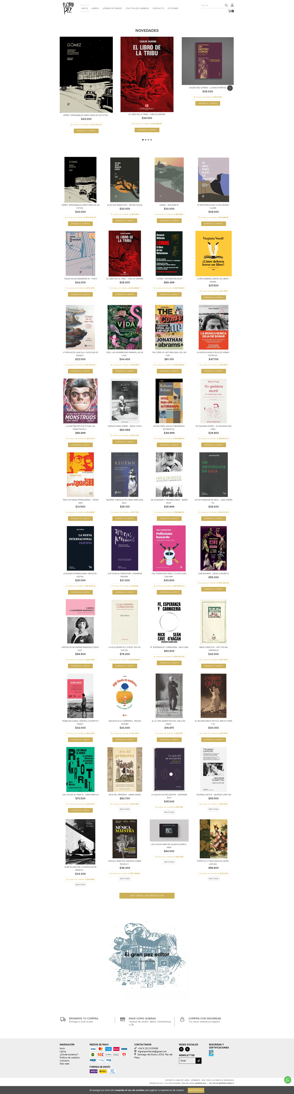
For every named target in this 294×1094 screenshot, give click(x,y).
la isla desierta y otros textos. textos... (125, 649)
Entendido (196, 1090)
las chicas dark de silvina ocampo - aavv (169, 846)
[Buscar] (226, 5)
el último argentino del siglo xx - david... (169, 722)
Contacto (158, 8)
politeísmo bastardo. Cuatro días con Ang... (169, 575)
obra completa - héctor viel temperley (213, 649)
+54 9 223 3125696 (148, 1048)
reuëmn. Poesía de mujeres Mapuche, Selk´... (124, 501)
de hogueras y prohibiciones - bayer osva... (169, 501)
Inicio (84, 8)
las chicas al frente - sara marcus (80, 795)
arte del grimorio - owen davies (125, 795)
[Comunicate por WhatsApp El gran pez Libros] (287, 1079)
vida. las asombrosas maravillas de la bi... (124, 354)
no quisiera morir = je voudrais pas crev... (214, 427)
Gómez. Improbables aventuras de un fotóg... (86, 115)
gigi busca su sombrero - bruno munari (125, 722)
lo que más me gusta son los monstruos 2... (80, 427)
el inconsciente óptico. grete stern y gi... (213, 722)
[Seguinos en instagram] (181, 1049)
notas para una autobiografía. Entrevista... (169, 427)
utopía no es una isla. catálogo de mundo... (80, 354)
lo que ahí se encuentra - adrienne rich (169, 796)
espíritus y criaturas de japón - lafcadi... (213, 862)
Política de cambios (137, 8)
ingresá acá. (200, 1083)
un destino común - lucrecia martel (208, 88)
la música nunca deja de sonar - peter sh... (213, 354)
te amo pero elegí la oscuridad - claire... (213, 206)
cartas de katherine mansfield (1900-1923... (80, 649)
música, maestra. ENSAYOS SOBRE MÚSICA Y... (124, 862)
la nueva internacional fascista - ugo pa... (80, 575)
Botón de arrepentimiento (221, 1083)
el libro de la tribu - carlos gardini (147, 114)
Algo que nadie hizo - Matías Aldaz (124, 205)
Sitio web (173, 8)
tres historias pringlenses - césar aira (80, 501)
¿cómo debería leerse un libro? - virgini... (213, 280)
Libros (95, 8)
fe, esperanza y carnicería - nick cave (169, 647)
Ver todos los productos (147, 895)
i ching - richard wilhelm (169, 279)
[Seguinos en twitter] (187, 1049)
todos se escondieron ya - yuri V (80, 279)
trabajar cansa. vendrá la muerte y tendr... (80, 722)
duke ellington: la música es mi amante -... (80, 868)
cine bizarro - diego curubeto (213, 573)
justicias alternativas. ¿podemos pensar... (124, 575)
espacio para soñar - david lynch (125, 426)
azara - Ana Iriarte (169, 205)
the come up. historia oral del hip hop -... (169, 354)
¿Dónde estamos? (112, 8)
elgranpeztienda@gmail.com (152, 1051)
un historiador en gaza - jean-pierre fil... (213, 501)
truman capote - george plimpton (213, 795)
